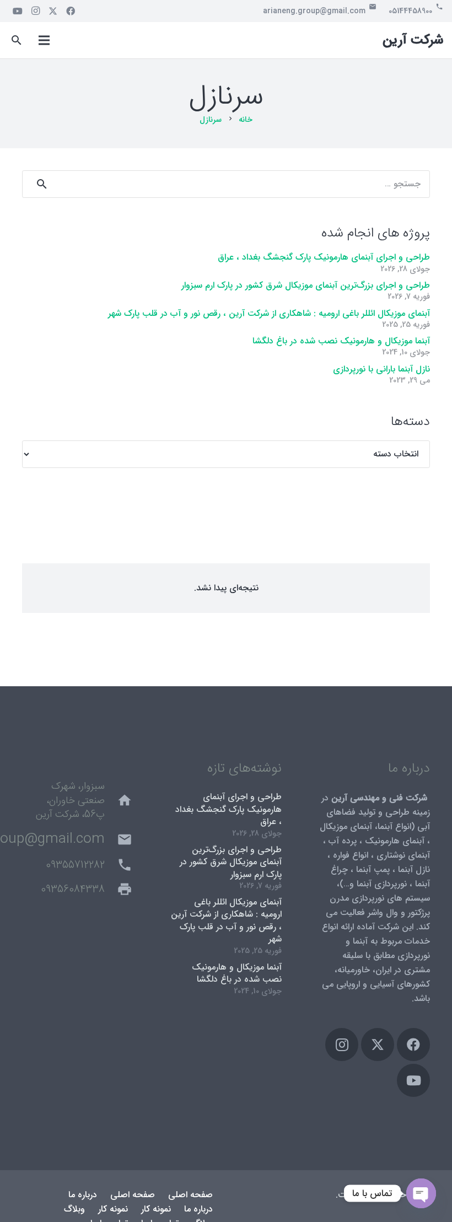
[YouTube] (17, 11)
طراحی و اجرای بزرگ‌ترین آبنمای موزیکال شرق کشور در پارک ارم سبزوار (305, 285)
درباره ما (82, 1195)
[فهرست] (44, 40)
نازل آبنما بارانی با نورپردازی (381, 369)
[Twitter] (53, 11)
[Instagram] (35, 11)
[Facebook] (70, 11)
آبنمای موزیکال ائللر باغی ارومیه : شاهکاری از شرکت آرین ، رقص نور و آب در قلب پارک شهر (269, 313)
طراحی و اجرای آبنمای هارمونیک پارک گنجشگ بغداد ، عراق (324, 257)
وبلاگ (74, 1209)
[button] (16, 40)
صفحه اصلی (190, 1195)
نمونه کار (156, 1209)
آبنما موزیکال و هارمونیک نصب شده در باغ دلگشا (341, 341)
